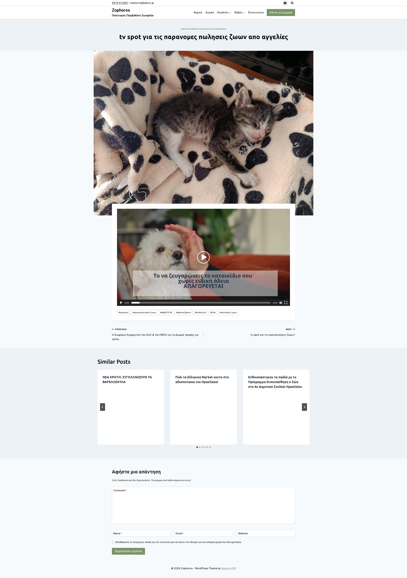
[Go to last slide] (102, 407)
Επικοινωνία (256, 12)
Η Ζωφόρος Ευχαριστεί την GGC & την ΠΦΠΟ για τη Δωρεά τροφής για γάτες (155, 334)
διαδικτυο (200, 312)
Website (243, 533)
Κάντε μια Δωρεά (281, 12)
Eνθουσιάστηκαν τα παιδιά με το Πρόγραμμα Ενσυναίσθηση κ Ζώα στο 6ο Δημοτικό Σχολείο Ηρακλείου (275, 381)
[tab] (197, 447)
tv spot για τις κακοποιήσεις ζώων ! (273, 332)
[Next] (304, 407)
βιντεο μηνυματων (192, 29)
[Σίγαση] (280, 302)
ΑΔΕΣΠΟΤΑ (166, 312)
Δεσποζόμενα (183, 312)
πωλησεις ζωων (228, 312)
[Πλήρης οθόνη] (285, 302)
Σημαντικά (220, 29)
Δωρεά (209, 12)
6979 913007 (120, 2)
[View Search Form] (292, 3)
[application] (203, 257)
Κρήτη (208, 29)
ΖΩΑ (213, 312)
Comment (120, 490)
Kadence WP (228, 568)
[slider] (200, 303)
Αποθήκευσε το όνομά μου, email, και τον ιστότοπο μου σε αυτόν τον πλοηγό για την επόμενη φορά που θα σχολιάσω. (178, 542)
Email (180, 533)
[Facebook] (285, 3)
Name (117, 533)
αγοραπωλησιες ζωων (144, 312)
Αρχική (198, 12)
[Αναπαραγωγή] (121, 302)
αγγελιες (123, 312)
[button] (203, 257)
